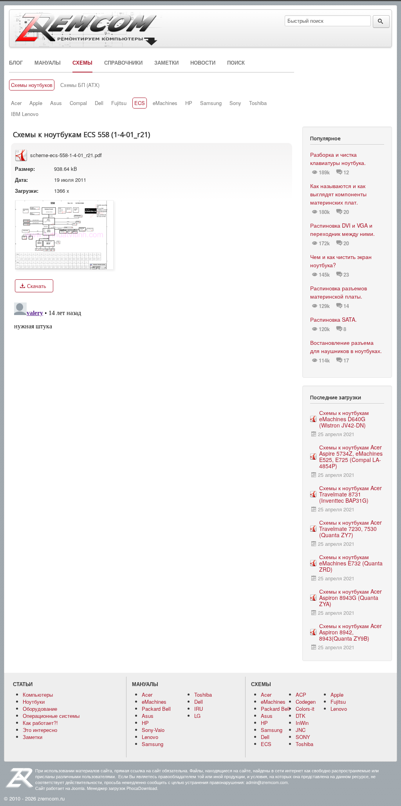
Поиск (236, 62)
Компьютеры (38, 694)
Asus (56, 103)
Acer (16, 103)
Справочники (123, 62)
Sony (235, 103)
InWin (302, 722)
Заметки (166, 62)
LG (197, 715)
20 (346, 212)
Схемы (82, 62)
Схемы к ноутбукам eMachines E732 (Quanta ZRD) (351, 563)
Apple (35, 103)
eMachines (165, 103)
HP (188, 103)
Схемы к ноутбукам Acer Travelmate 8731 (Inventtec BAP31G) (350, 494)
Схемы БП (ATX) (79, 85)
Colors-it (305, 708)
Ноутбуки (34, 701)
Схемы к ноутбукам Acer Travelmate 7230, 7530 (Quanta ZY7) (350, 528)
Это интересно (40, 730)
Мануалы (47, 62)
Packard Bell (156, 708)
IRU (198, 708)
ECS (139, 103)
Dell (99, 103)
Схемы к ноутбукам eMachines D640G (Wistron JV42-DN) (344, 419)
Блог (16, 62)
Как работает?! (40, 722)
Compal (78, 103)
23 (346, 274)
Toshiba (258, 103)
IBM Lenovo (24, 114)
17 (346, 360)
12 (346, 172)
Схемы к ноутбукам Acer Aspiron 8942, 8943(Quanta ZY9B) (350, 632)
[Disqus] (151, 397)
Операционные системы (51, 715)
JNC (300, 730)
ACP (301, 694)
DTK (300, 715)
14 (346, 306)
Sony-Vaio (153, 730)
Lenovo (150, 737)
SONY (303, 737)
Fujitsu (118, 103)
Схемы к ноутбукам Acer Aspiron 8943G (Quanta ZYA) (350, 597)
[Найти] (381, 21)
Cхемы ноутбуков (31, 85)
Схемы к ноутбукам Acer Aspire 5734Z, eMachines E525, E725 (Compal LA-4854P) (351, 456)
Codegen (306, 701)
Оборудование (40, 708)
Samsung (211, 103)
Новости (202, 62)
